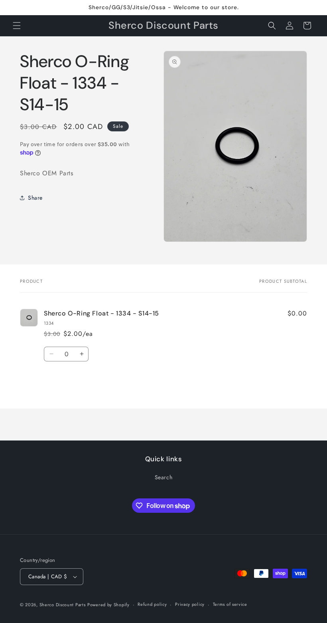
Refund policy (152, 604)
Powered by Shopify (108, 604)
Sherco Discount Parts (62, 604)
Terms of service (230, 604)
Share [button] (35, 198)
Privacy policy (190, 604)
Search (164, 477)
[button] (17, 25)
